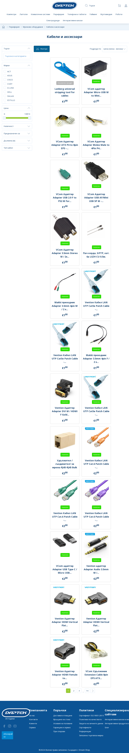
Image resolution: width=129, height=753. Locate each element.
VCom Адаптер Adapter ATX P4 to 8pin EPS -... (64, 145)
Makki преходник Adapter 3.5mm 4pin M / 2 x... (65, 306)
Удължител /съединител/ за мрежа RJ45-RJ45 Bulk (64, 464)
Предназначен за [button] (12, 133)
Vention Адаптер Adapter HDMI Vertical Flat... (65, 622)
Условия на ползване (62, 723)
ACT (9, 71)
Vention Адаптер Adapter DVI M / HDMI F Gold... (64, 411)
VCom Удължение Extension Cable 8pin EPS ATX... (96, 675)
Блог (107, 727)
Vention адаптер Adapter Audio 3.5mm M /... (96, 569)
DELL (9, 92)
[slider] (4, 117)
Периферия (14, 27)
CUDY (9, 84)
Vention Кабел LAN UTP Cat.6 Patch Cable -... (96, 464)
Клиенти (33, 723)
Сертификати (85, 727)
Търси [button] (6, 48)
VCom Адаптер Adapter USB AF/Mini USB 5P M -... (96, 197)
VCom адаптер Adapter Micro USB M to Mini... (96, 92)
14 (87, 690)
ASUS (9, 75)
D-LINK (10, 88)
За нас (32, 715)
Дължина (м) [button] (9, 140)
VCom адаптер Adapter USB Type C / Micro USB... (65, 569)
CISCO (10, 79)
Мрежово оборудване (33, 27)
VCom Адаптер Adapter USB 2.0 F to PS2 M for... (64, 197)
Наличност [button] (9, 126)
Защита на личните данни (91, 723)
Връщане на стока (61, 719)
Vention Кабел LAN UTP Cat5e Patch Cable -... (96, 306)
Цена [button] (6, 108)
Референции (85, 731)
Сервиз (32, 727)
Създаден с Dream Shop (79, 750)
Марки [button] (7, 65)
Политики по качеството (90, 719)
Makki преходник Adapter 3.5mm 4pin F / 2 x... (96, 358)
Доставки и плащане (62, 715)
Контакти (33, 719)
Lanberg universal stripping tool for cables (65, 92)
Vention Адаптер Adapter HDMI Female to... (64, 675)
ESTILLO (11, 100)
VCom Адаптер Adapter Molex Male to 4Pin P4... (96, 145)
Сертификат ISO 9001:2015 (91, 715)
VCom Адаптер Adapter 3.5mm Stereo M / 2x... (65, 253)
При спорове (59, 731)
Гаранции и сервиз (62, 727)
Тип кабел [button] (8, 148)
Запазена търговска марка (91, 735)
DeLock (10, 96)
